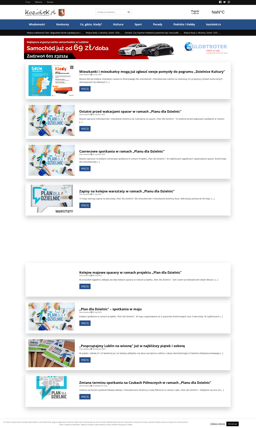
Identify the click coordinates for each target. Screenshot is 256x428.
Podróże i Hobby (184, 24)
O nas (27, 2)
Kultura (118, 24)
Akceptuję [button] (232, 424)
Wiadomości (37, 24)
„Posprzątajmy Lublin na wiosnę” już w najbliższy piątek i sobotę (132, 345)
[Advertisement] (128, 239)
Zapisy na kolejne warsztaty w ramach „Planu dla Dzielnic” (127, 191)
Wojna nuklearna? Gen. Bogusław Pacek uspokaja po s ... (55, 32)
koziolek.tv (213, 24)
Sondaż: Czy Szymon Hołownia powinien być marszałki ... (153, 32)
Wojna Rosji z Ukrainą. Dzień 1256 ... (104, 32)
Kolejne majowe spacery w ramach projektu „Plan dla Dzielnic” (130, 272)
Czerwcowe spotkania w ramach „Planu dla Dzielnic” (121, 151)
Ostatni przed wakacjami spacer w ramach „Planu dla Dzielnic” (130, 111)
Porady (157, 24)
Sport (138, 24)
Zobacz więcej (217, 423)
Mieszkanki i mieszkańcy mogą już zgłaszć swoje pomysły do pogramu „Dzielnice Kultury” (152, 71)
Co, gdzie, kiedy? (91, 24)
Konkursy (62, 24)
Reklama (38, 2)
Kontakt (50, 2)
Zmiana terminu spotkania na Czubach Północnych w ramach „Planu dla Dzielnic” (145, 382)
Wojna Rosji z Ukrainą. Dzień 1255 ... (202, 32)
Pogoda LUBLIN (207, 12)
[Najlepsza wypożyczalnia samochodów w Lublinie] (128, 48)
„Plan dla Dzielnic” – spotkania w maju (110, 309)
